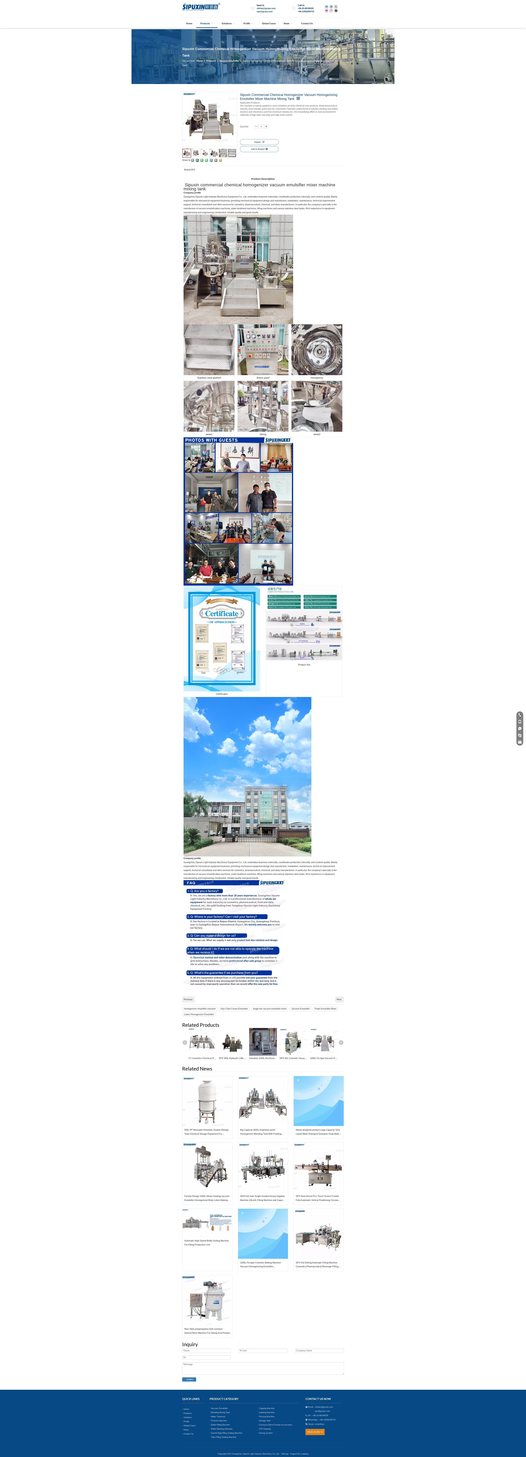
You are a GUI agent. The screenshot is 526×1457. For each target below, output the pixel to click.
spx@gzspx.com (265, 11)
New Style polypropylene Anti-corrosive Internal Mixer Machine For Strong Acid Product (207, 1331)
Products (188, 1413)
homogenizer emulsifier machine (200, 1009)
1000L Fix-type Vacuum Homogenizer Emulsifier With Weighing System (324, 1058)
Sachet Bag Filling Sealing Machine (226, 1433)
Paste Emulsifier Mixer (325, 1009)
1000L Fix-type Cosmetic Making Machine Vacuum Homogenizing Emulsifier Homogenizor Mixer (260, 1265)
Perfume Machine (219, 1420)
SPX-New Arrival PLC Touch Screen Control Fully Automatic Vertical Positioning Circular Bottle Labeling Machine (317, 1198)
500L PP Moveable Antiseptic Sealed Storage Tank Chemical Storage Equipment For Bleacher (206, 1132)
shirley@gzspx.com (266, 8)
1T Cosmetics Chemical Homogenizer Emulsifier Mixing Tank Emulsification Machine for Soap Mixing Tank (202, 1058)
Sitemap (284, 1454)
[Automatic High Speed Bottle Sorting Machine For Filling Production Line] (207, 1223)
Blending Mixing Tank (220, 1412)
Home (186, 1409)
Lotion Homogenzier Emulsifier (199, 1014)
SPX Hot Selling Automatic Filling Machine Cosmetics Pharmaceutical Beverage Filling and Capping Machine (317, 1265)
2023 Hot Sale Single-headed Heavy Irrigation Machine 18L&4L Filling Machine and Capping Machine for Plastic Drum (262, 1198)
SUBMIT (190, 1379)
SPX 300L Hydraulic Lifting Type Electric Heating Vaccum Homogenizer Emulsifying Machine (232, 1058)
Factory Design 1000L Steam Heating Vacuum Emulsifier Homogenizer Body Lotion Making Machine (206, 1198)
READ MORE (314, 1432)
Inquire (257, 142)
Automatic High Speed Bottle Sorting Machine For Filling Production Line (206, 1243)
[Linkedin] (331, 7)
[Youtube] (326, 11)
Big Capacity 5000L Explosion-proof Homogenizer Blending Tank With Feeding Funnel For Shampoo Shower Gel (260, 1132)
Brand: (187, 170)
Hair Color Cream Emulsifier (234, 1009)
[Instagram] (331, 11)
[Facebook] (326, 7)
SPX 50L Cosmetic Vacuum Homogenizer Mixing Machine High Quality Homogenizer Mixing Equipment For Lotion (293, 1058)
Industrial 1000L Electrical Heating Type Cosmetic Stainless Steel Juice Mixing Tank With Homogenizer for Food (263, 1058)
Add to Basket (258, 149)
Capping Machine (267, 1408)
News (186, 1430)
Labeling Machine (267, 1412)
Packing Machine (266, 1416)
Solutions (188, 1417)
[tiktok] (336, 11)
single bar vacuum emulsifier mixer (270, 1009)
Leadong (304, 1454)
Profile (186, 1421)
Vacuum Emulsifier (300, 1009)
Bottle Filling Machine (220, 1425)
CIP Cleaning (265, 1429)
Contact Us (189, 1434)
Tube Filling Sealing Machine (223, 1437)
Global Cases (190, 1425)
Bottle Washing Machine (221, 1429)
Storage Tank (265, 1420)
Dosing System (266, 1433)
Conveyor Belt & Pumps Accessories (275, 1425)
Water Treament (218, 1416)
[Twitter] (336, 7)
